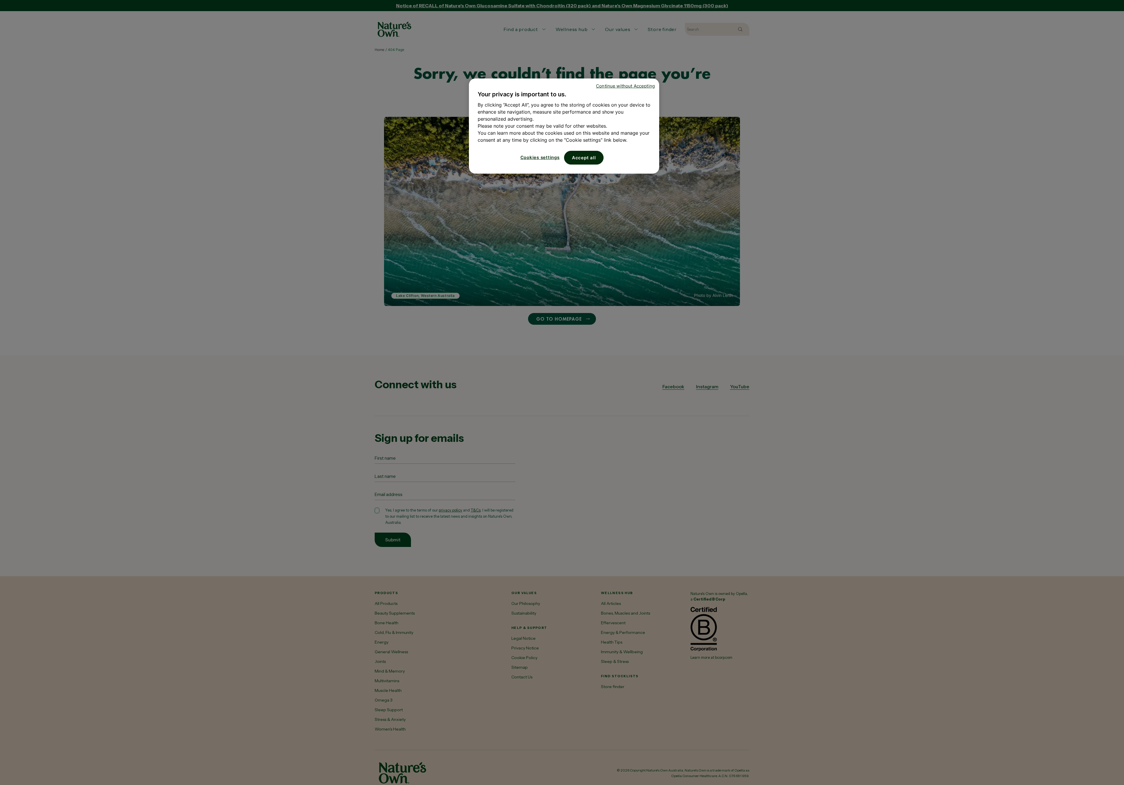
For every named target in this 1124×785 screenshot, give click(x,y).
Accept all (584, 157)
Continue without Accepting (625, 86)
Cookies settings (540, 157)
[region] (564, 126)
